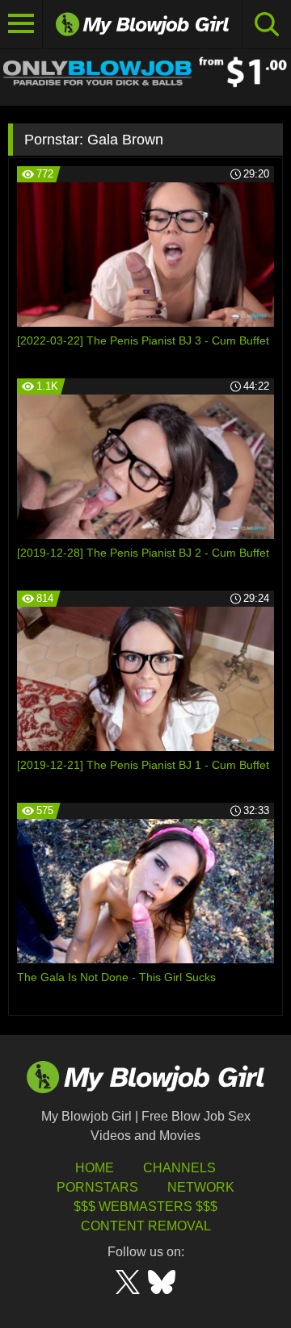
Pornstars (97, 1187)
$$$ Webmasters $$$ (145, 1206)
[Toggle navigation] (21, 24)
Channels (179, 1168)
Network (200, 1187)
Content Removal (146, 1226)
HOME (94, 1168)
